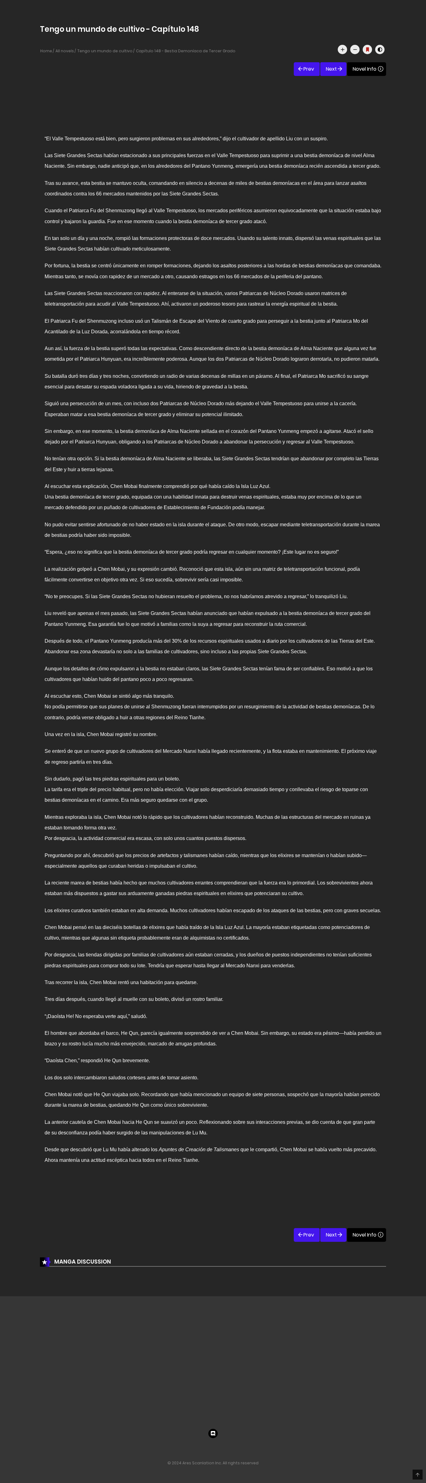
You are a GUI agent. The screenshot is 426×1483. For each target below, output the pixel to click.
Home (46, 51)
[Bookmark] (367, 49)
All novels (65, 51)
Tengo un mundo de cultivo (105, 51)
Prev (308, 69)
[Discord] (213, 1433)
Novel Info (364, 69)
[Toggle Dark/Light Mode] (380, 49)
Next (331, 69)
